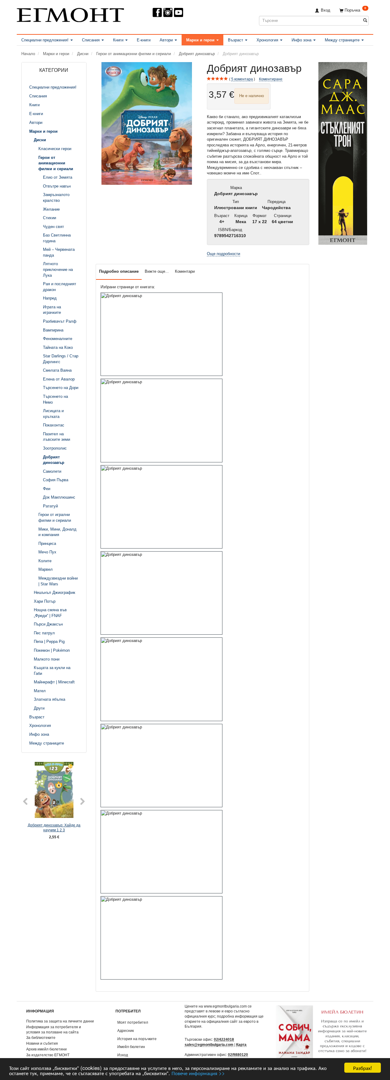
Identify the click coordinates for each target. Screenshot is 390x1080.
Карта (241, 1045)
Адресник (125, 1031)
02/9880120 (238, 1055)
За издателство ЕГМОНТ (47, 1055)
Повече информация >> (198, 1073)
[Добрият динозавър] (147, 123)
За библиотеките (40, 1038)
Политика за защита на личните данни (60, 1021)
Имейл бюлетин (131, 1047)
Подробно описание (119, 271)
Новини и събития (42, 1043)
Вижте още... (157, 271)
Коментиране (270, 79)
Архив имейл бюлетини (46, 1049)
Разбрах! (362, 1067)
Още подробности (223, 253)
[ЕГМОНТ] (70, 14)
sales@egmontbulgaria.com (209, 1045)
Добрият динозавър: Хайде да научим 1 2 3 (54, 827)
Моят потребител (132, 1022)
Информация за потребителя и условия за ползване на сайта (53, 1029)
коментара (242, 79)
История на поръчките (137, 1039)
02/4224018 (224, 1039)
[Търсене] (365, 20)
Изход (122, 1055)
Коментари (185, 271)
